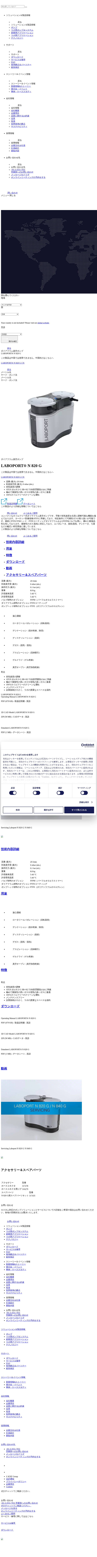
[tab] (51, 542)
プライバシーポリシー (16, 1481)
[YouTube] (9, 1472)
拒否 (18, 810)
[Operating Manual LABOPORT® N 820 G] (4, 710)
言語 (3, 327)
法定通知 (10, 1479)
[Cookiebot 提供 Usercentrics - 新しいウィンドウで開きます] (83, 745)
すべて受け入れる (79, 810)
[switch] (36, 793)
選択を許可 (48, 810)
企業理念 (10, 1484)
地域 (3, 298)
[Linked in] (9, 1466)
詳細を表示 (84, 802)
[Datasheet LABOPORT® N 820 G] (4, 741)
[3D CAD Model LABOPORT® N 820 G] (4, 726)
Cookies (9, 1487)
